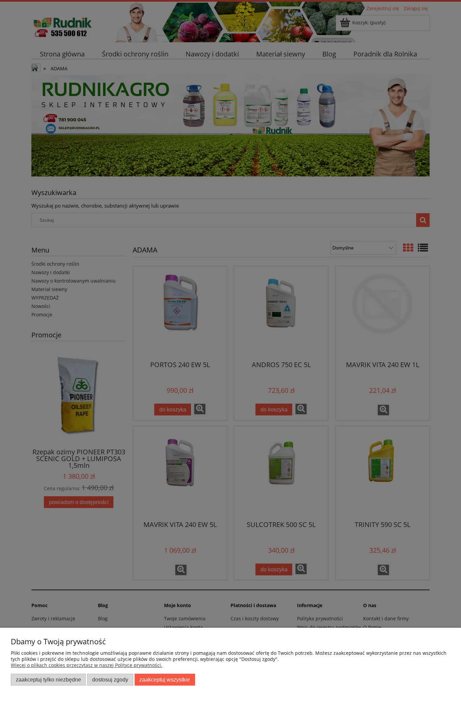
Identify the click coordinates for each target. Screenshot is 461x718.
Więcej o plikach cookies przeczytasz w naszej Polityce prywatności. (86, 665)
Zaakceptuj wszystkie (164, 679)
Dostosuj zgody (110, 679)
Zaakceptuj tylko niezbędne (48, 679)
